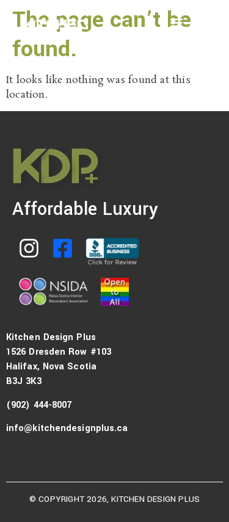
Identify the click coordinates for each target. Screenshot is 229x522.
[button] (176, 22)
